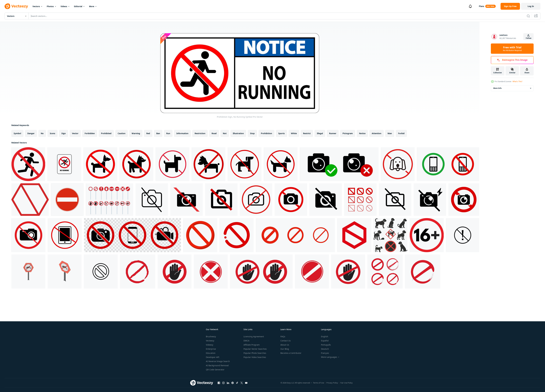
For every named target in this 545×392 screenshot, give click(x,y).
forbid (401, 133)
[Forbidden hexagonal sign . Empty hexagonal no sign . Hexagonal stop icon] (30, 199)
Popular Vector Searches (255, 349)
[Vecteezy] (16, 6)
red (148, 133)
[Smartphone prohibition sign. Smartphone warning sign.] (65, 235)
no (42, 133)
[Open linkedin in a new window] (228, 383)
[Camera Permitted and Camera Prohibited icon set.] (339, 164)
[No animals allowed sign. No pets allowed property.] (208, 164)
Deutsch (325, 349)
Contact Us (285, 340)
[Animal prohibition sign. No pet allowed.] (136, 164)
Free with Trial (512, 49)
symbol (17, 133)
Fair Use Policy (346, 382)
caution (121, 133)
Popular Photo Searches (255, 353)
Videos (64, 6)
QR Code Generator (215, 369)
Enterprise (211, 349)
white (294, 133)
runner (332, 133)
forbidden (90, 133)
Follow (528, 38)
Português (326, 344)
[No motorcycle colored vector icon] (28, 271)
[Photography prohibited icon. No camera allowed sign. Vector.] (28, 235)
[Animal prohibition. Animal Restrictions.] (172, 164)
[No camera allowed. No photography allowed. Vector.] (221, 199)
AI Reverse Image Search (218, 361)
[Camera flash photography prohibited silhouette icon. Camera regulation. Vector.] (430, 199)
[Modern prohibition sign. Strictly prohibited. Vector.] (200, 235)
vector (75, 133)
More (91, 6)
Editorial (78, 6)
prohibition (266, 133)
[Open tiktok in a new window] (237, 383)
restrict (307, 133)
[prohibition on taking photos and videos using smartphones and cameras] (132, 235)
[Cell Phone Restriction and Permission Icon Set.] (448, 164)
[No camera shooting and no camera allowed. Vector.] (291, 199)
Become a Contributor (290, 353)
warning (136, 133)
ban (158, 133)
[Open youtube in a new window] (246, 383)
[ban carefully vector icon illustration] (462, 235)
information (182, 133)
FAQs (282, 336)
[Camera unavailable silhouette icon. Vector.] (325, 199)
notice (362, 133)
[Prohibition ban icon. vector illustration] (109, 199)
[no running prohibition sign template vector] (64, 164)
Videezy (209, 344)
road (214, 133)
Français (325, 353)
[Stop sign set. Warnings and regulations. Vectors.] (295, 235)
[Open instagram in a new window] (223, 383)
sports (281, 133)
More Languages (329, 357)
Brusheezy (211, 336)
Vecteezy (210, 340)
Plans (481, 6)
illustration (238, 133)
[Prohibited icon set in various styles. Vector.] (360, 199)
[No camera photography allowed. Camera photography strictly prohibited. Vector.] (256, 199)
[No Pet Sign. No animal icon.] (281, 164)
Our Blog (284, 349)
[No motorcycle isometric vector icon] (65, 271)
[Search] (528, 16)
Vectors (36, 6)
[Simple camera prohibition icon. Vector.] (395, 199)
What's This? (517, 81)
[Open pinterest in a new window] (232, 383)
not (225, 133)
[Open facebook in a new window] (219, 383)
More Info (497, 88)
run (168, 133)
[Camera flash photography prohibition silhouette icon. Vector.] (186, 199)
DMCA (246, 340)
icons (52, 133)
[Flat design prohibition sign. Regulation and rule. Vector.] (237, 235)
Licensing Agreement (254, 336)
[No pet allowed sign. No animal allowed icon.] (100, 164)
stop (252, 133)
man (390, 133)
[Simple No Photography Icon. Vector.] (152, 199)
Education (210, 353)
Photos (50, 6)
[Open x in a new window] (242, 383)
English (324, 336)
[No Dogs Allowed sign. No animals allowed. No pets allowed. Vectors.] (398, 164)
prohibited (106, 133)
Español (325, 340)
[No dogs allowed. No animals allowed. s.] (244, 164)
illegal (320, 133)
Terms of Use (318, 382)
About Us (284, 344)
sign (63, 133)
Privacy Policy (332, 382)
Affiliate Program (252, 344)
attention (376, 133)
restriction (200, 133)
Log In (531, 6)
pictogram (348, 133)
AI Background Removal (217, 365)
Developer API (212, 357)
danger (30, 133)
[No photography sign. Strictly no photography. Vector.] (463, 199)
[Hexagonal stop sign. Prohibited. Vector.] (354, 235)
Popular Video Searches (255, 357)
